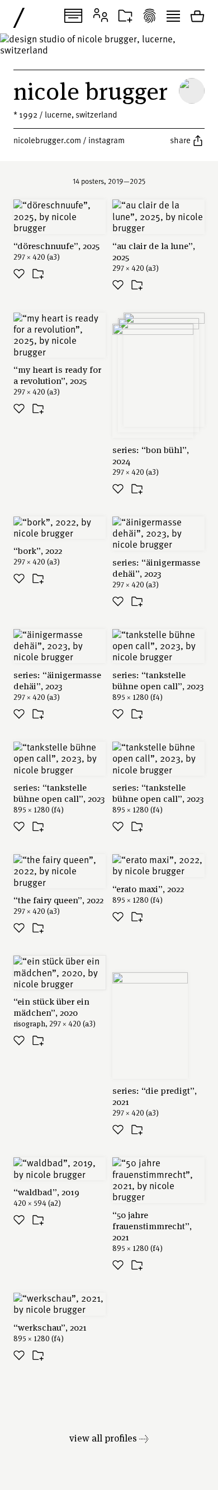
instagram (106, 140)
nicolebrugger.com (47, 140)
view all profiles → (109, 1437)
